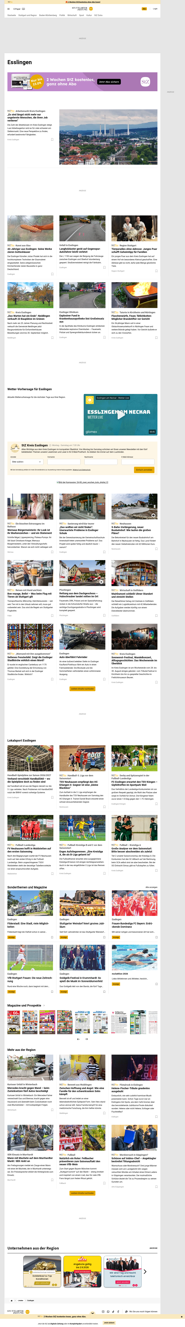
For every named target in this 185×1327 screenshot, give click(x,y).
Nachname (88, 457)
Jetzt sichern (109, 1323)
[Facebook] (118, 1311)
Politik (62, 15)
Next (145, 1271)
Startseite (11, 15)
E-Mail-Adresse (127, 457)
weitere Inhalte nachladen (82, 689)
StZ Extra (98, 15)
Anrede (13, 457)
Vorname (51, 457)
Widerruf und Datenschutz (81, 470)
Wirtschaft (72, 15)
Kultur (89, 15)
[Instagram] (103, 1311)
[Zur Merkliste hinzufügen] (52, 140)
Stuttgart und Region (27, 15)
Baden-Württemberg (48, 15)
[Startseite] (11, 1300)
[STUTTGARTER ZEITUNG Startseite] (82, 9)
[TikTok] (113, 1311)
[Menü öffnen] (8, 8)
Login (155, 9)
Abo (144, 9)
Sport (81, 15)
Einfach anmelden (144, 470)
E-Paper (17, 9)
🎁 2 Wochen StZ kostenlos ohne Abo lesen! (82, 2)
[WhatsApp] (108, 1311)
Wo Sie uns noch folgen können (143, 1311)
